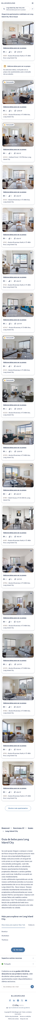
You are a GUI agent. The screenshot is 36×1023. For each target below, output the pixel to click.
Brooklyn (5, 932)
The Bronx (5, 940)
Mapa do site (24, 1019)
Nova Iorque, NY (18, 828)
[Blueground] (18, 996)
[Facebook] (10, 1000)
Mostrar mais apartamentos (18, 808)
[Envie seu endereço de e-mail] (32, 986)
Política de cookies (13, 1019)
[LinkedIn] (14, 1000)
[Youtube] (26, 1000)
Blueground (6, 828)
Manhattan (5, 936)
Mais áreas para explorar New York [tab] (13, 925)
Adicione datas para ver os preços (14, 48)
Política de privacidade (11, 1016)
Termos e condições (25, 1016)
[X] (22, 1000)
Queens (30, 828)
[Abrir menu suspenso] (32, 3)
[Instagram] (18, 1000)
